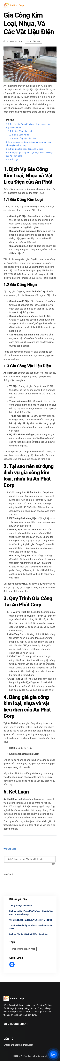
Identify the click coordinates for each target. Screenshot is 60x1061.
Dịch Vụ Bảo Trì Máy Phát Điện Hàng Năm (28, 934)
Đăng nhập (11, 849)
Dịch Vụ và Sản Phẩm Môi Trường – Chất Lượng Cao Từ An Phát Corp (31, 912)
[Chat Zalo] (53, 1054)
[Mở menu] (55, 5)
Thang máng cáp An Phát (20, 905)
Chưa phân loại (33, 41)
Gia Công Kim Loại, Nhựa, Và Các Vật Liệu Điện (30, 920)
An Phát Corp (17, 5)
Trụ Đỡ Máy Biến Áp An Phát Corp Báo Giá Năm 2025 (30, 927)
